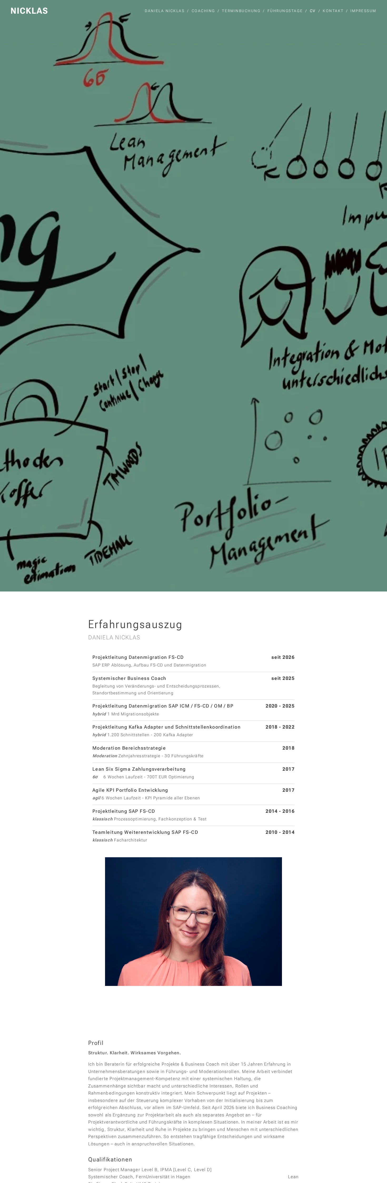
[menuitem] (166, 10)
